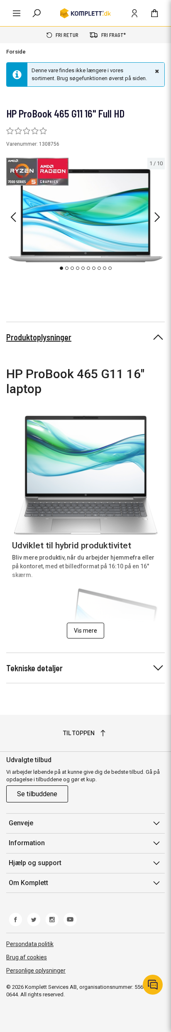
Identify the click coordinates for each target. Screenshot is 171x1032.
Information (27, 843)
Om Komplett (28, 883)
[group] (85, 216)
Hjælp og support (35, 863)
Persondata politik (30, 944)
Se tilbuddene (37, 794)
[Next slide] (157, 217)
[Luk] (156, 71)
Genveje (21, 823)
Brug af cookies (26, 957)
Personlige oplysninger (36, 970)
